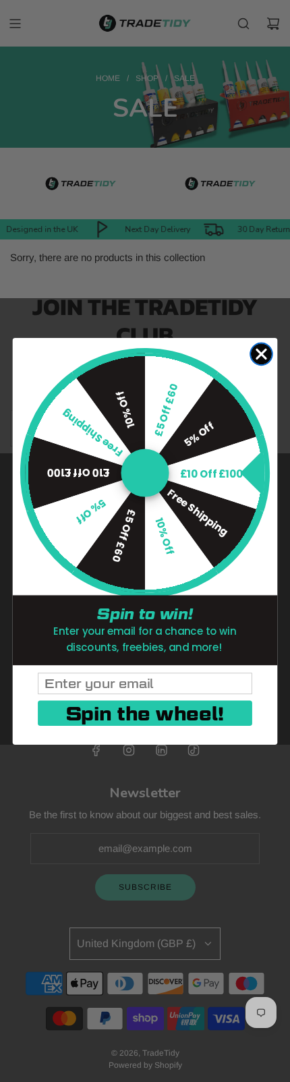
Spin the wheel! (145, 713)
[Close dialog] (261, 354)
